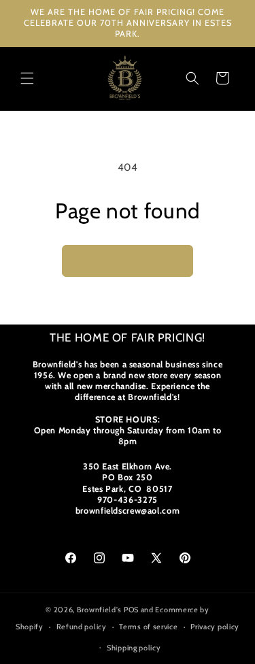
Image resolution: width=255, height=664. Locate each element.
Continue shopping (127, 261)
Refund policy (81, 626)
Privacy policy (214, 626)
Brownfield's (99, 609)
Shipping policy (134, 647)
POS (131, 609)
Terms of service (148, 626)
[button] (27, 78)
